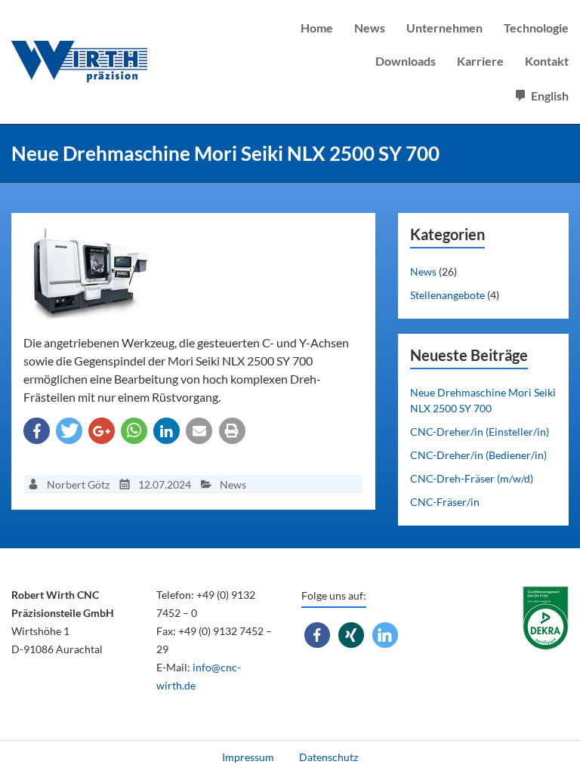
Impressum (248, 757)
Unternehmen (444, 27)
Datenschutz (328, 757)
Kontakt (547, 61)
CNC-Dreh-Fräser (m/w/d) (471, 478)
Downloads (405, 61)
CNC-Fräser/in (445, 501)
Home (317, 27)
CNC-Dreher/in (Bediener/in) (478, 455)
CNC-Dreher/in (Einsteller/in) (479, 431)
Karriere (480, 61)
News (369, 27)
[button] (36, 431)
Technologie (536, 27)
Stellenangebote (447, 294)
